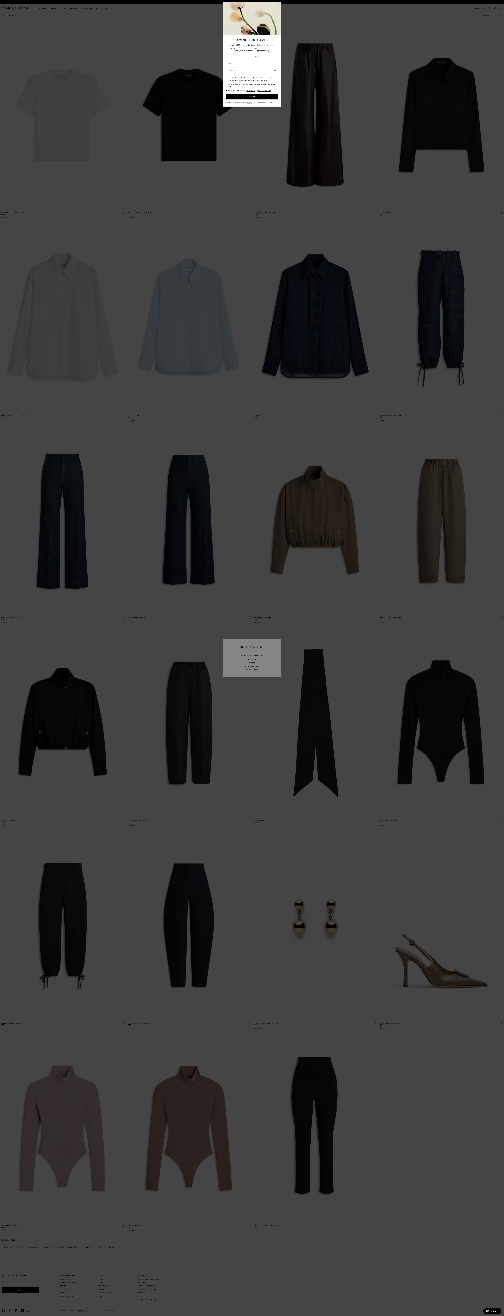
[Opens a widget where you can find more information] (492, 1311)
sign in (249, 102)
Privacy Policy (250, 90)
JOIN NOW (252, 97)
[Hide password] (275, 70)
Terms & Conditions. (264, 90)
